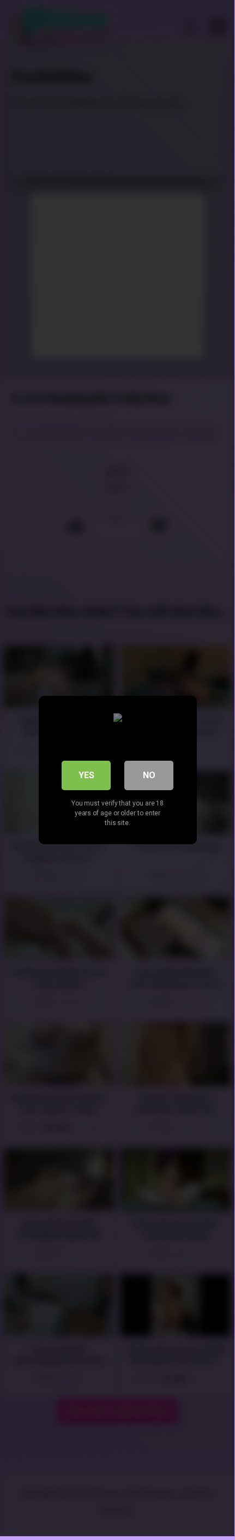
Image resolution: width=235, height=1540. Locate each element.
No (149, 775)
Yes (86, 775)
